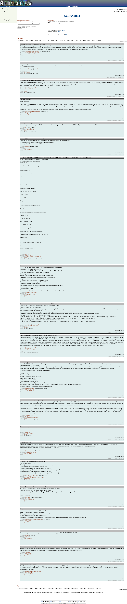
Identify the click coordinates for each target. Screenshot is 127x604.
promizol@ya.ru (32, 127)
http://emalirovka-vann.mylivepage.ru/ (32, 258)
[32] (90, 40)
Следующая (98, 40)
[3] (28, 40)
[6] (33, 40)
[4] (29, 40)
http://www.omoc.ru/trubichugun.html (32, 419)
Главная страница (6, 8)
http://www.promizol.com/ (30, 131)
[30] (85, 40)
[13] (47, 40)
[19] (60, 40)
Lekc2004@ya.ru (46, 519)
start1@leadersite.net (33, 324)
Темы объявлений (123, 41)
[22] (67, 40)
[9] (38, 40)
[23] (69, 40)
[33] (92, 40)
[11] (42, 40)
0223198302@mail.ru (34, 450)
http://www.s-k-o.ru (28, 501)
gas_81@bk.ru (32, 535)
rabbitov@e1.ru (44, 111)
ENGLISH (119, 9)
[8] (36, 40)
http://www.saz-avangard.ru (30, 56)
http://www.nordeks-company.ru (31, 296)
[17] (56, 40)
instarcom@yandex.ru (46, 87)
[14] (49, 40)
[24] (72, 40)
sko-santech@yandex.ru (36, 497)
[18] (58, 40)
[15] (51, 40)
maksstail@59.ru (38, 431)
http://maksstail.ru (28, 435)
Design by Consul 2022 (8, 20)
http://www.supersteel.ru (29, 479)
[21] (65, 40)
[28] (81, 40)
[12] (44, 40)
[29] (83, 40)
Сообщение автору (119, 58)
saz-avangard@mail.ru (45, 51)
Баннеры (4, 10)
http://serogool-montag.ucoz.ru (31, 73)
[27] (78, 40)
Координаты (5, 11)
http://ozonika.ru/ (28, 557)
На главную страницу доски (120, 11)
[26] (76, 40)
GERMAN (124, 9)
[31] (88, 40)
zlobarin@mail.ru (34, 146)
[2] (26, 40)
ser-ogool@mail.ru (33, 69)
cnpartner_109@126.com (41, 388)
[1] (24, 40)
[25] (74, 40)
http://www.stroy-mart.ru (29, 575)
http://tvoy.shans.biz (28, 328)
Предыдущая (20, 40)
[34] (94, 40)
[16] (53, 40)
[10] (40, 40)
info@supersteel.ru (42, 475)
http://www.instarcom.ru (29, 92)
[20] (63, 40)
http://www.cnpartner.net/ (29, 393)
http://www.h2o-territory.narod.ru (31, 352)
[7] (34, 40)
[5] (31, 40)
